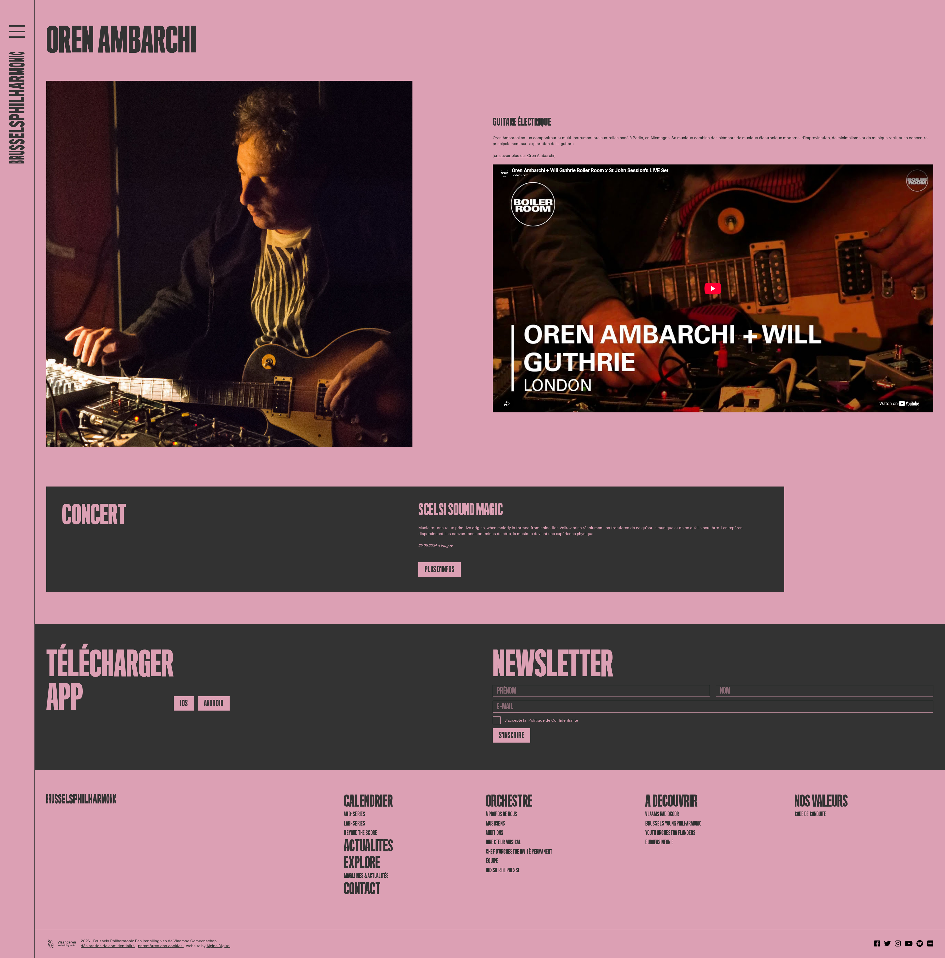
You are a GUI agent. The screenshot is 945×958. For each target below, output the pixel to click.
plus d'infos (440, 569)
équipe (492, 860)
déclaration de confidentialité (108, 946)
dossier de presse (503, 870)
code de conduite (810, 814)
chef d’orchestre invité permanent (519, 851)
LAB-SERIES (354, 823)
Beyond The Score (360, 832)
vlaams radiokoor (662, 814)
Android (213, 703)
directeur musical (503, 842)
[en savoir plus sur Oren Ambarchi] (524, 155)
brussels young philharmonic (673, 823)
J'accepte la (541, 720)
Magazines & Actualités (366, 875)
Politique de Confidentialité (553, 720)
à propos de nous (501, 814)
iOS (184, 703)
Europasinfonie (659, 842)
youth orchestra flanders (670, 832)
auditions (494, 832)
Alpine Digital (218, 946)
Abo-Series (354, 814)
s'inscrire (511, 735)
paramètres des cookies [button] (161, 946)
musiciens (495, 823)
